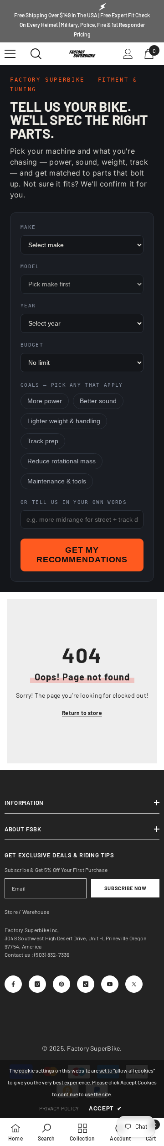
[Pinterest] (61, 984)
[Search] (36, 53)
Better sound (98, 401)
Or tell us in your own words (73, 502)
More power (44, 401)
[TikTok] (85, 984)
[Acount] (128, 54)
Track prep (42, 441)
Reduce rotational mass (61, 461)
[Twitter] (134, 984)
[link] (46, 1132)
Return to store (82, 713)
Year (28, 306)
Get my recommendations (82, 554)
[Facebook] (13, 984)
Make (28, 227)
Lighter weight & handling (63, 421)
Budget (31, 345)
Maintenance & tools (56, 481)
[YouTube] (109, 984)
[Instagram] (37, 984)
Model (30, 267)
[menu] (10, 53)
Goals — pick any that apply (71, 385)
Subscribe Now (125, 888)
